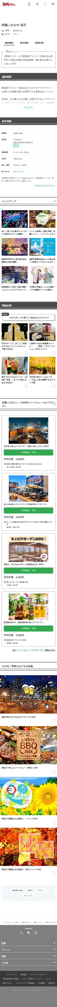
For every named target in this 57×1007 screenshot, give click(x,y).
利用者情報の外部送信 (11, 978)
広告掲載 (41, 983)
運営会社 (51, 983)
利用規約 (23, 974)
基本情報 (7, 121)
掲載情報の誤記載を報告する (45, 185)
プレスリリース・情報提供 (25, 983)
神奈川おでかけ (51, 922)
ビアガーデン (38, 650)
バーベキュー (23, 650)
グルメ (41, 890)
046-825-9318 (18, 171)
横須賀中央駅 (18, 890)
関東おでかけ (26, 922)
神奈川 (30, 890)
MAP (15, 145)
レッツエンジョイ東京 (11, 922)
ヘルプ (47, 978)
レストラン (29, 895)
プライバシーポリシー (38, 974)
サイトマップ (12, 974)
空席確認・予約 (28, 452)
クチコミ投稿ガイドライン (32, 978)
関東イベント (38, 922)
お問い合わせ (7, 983)
